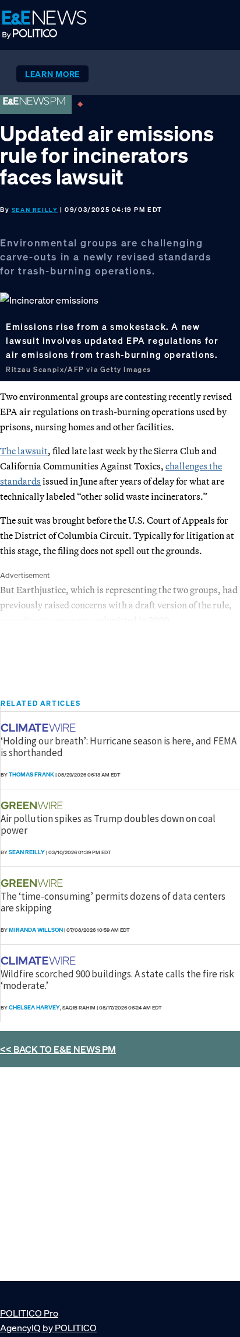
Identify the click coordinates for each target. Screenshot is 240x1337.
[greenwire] (33, 805)
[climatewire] (40, 727)
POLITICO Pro (29, 1313)
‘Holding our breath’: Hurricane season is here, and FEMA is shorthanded (119, 746)
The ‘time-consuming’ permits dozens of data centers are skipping (113, 902)
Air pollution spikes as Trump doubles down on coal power (108, 824)
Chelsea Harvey (34, 1007)
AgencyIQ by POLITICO (48, 1327)
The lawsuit (24, 451)
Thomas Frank (31, 774)
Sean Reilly (35, 210)
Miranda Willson (36, 930)
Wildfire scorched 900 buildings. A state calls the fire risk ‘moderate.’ (117, 979)
